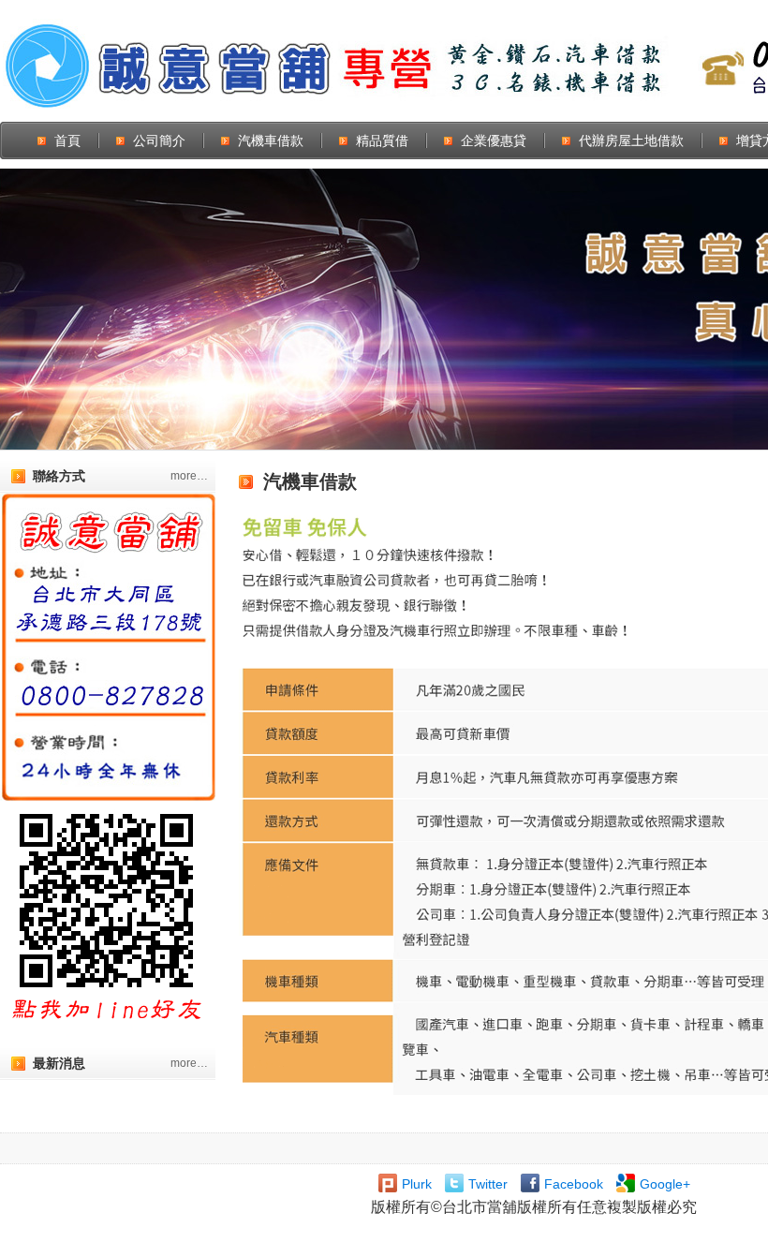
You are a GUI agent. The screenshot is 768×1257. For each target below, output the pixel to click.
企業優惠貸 (493, 140)
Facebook (573, 1183)
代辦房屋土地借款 (631, 140)
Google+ (665, 1183)
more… (189, 475)
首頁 (67, 140)
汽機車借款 (270, 140)
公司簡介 (159, 140)
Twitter (488, 1183)
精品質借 (382, 140)
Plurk (417, 1183)
